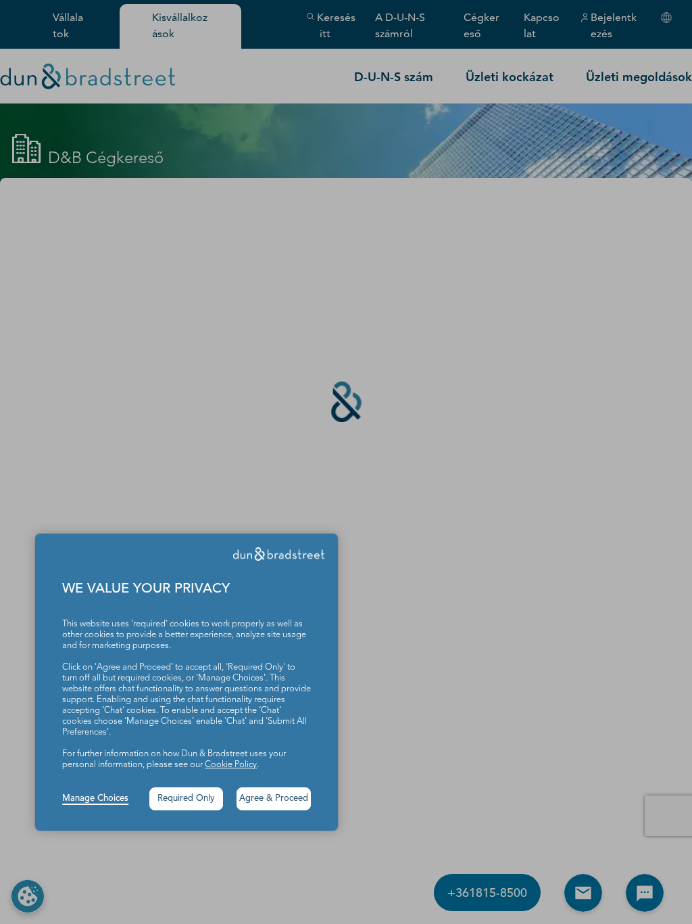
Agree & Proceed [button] (273, 798)
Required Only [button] (186, 798)
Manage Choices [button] (95, 798)
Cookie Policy (231, 764)
